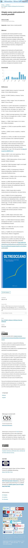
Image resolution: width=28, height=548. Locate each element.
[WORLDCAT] (18, 533)
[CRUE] (9, 513)
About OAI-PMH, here (7, 472)
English (4, 397)
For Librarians (5, 499)
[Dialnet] (17, 513)
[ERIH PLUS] (5, 516)
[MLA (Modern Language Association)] (6, 523)
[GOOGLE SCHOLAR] (18, 516)
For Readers (4, 495)
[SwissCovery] (20, 529)
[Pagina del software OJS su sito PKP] (7, 421)
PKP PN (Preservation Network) (10, 481)
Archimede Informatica (7, 425)
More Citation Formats (7, 313)
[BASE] (12, 509)
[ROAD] (19, 526)
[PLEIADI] (6, 526)
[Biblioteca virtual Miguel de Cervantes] (20, 509)
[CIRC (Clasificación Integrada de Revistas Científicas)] (4, 513)
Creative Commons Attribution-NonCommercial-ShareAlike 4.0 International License (13, 337)
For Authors (4, 497)
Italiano (4, 395)
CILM (17, 431)
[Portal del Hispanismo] (10, 519)
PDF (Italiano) (6, 292)
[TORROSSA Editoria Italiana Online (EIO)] (8, 533)
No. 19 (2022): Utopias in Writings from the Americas (12, 6)
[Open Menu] (1, 1)
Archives (7, 4)
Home (2, 4)
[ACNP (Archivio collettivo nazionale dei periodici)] (6, 509)
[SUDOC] (15, 529)
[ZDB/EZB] (11, 516)
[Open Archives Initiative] (5, 465)
